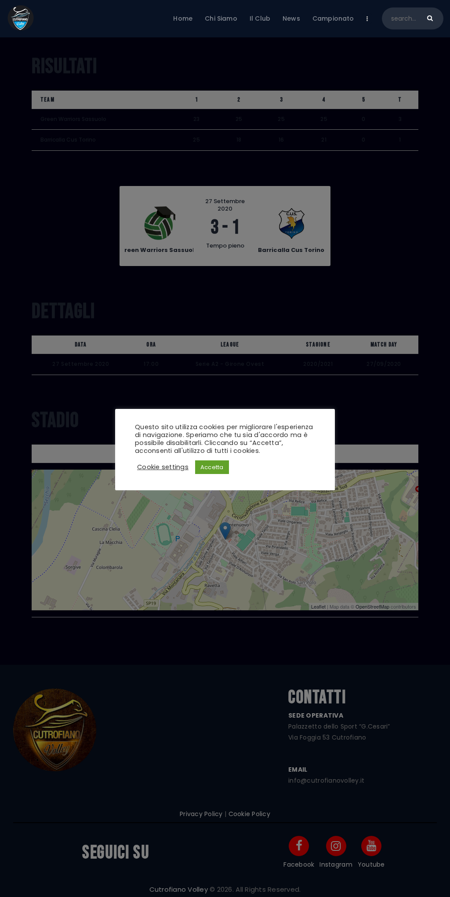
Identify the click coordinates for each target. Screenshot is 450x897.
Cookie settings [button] (163, 467)
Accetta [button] (212, 467)
